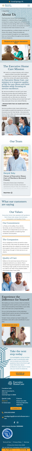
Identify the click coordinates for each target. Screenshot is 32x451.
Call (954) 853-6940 (10, 325)
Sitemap (26, 442)
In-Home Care (6, 402)
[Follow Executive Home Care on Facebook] (14, 422)
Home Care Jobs (21, 400)
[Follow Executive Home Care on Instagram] (17, 422)
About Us (5, 400)
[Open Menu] (28, 5)
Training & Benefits (22, 402)
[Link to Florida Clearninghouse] (7, 433)
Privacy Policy (17, 442)
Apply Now (19, 404)
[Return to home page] (16, 383)
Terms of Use (7, 442)
